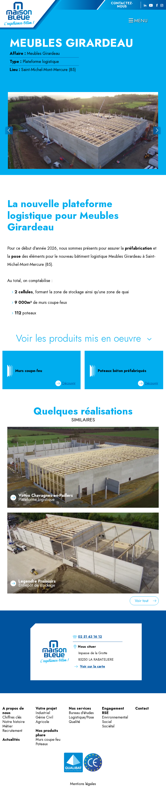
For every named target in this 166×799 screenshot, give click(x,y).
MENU (141, 20)
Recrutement (12, 730)
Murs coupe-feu (48, 739)
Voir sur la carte (92, 666)
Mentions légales (83, 783)
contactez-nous (122, 5)
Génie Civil (44, 717)
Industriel (43, 712)
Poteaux (42, 744)
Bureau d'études (81, 712)
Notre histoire (13, 721)
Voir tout (141, 600)
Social (107, 721)
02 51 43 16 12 (90, 636)
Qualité (74, 721)
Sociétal (108, 726)
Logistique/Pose (81, 717)
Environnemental (115, 717)
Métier (7, 726)
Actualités (11, 739)
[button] (9, 130)
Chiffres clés (11, 717)
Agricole (42, 721)
